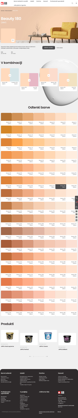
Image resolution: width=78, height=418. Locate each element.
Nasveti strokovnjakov (63, 377)
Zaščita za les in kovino (25, 379)
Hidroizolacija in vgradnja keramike (27, 382)
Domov (2, 10)
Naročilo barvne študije (6, 382)
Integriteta (22, 403)
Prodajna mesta (23, 406)
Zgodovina (22, 395)
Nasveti (60, 373)
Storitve (41, 373)
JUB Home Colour (5, 377)
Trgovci (2, 402)
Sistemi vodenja (23, 400)
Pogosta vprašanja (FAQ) (64, 382)
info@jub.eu (60, 403)
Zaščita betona (23, 380)
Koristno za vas (61, 380)
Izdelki (22, 373)
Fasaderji (3, 398)
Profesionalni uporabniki (5, 392)
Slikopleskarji (3, 396)
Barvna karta (4, 376)
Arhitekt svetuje (42, 376)
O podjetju (23, 392)
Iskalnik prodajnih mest (44, 380)
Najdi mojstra (42, 379)
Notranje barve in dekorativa (26, 376)
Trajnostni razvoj (23, 399)
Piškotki (59, 411)
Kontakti (22, 407)
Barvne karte (8, 10)
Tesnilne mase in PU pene (26, 384)
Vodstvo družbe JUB (24, 396)
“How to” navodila (62, 376)
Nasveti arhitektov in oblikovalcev (65, 379)
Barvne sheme (4, 380)
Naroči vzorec (48, 47)
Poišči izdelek (59, 47)
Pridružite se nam (24, 398)
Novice (21, 402)
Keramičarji (3, 399)
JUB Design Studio (43, 377)
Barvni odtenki (6, 373)
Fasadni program (24, 377)
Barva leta (3, 379)
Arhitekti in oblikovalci (5, 400)
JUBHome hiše (44, 392)
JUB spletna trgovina (20, 5)
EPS (21, 383)
